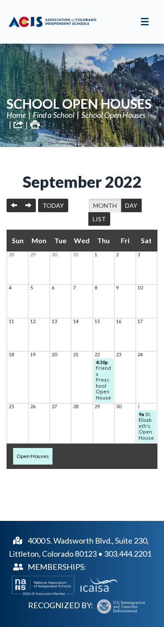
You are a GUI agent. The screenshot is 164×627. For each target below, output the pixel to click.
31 (75, 254)
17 (140, 321)
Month (105, 205)
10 (140, 287)
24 (140, 354)
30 (54, 254)
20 (54, 354)
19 (32, 354)
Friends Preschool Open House (103, 379)
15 (97, 321)
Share (18, 124)
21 (75, 354)
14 (75, 321)
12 (32, 321)
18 (11, 354)
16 (118, 321)
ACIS (52, 21)
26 (32, 406)
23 (118, 354)
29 (32, 254)
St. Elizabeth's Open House (146, 426)
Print (35, 124)
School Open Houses (79, 103)
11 (11, 321)
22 (97, 354)
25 (11, 406)
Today (53, 205)
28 (11, 254)
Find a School (53, 115)
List (99, 219)
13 (54, 321)
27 (54, 406)
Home (16, 115)
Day (131, 205)
